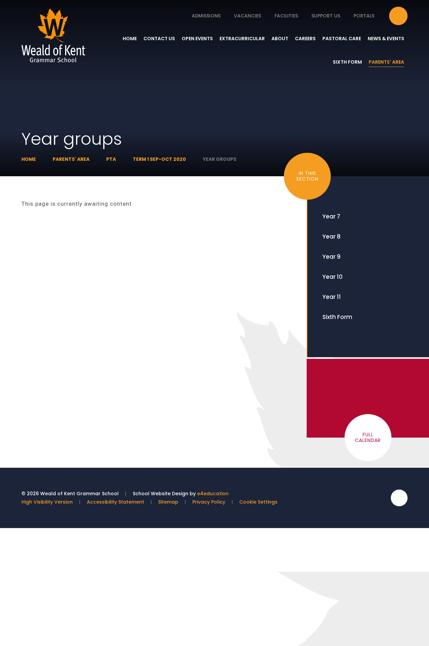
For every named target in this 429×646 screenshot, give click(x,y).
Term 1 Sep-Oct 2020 (159, 159)
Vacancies (247, 15)
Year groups (219, 159)
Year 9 (331, 257)
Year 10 (332, 277)
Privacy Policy (208, 502)
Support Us (325, 15)
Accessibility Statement (115, 502)
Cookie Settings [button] (258, 502)
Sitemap (168, 502)
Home (28, 159)
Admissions (206, 15)
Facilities (286, 15)
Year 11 (331, 297)
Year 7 (331, 216)
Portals (364, 15)
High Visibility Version (47, 502)
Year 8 (331, 237)
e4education (213, 493)
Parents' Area (71, 159)
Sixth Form (337, 317)
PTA (111, 159)
